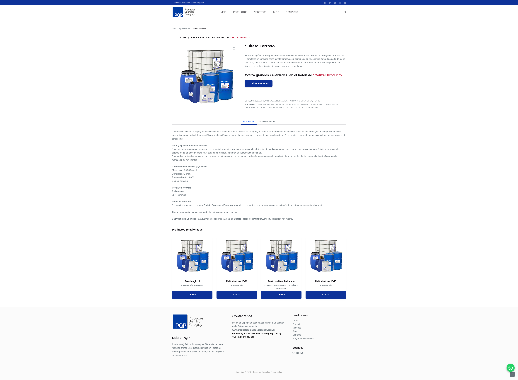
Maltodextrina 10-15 (325, 281)
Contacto (292, 12)
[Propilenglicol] (192, 256)
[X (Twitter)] (298, 353)
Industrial (199, 285)
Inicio (223, 12)
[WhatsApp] (511, 368)
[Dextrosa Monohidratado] (281, 256)
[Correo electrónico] (340, 3)
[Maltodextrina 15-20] (237, 256)
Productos (240, 12)
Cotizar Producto (258, 83)
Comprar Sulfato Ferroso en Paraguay (278, 105)
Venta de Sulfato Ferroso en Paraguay (297, 107)
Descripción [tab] (249, 121)
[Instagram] (335, 3)
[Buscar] (345, 12)
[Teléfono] (345, 3)
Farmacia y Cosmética (300, 101)
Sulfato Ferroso (265, 107)
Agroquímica (265, 101)
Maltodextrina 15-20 (236, 281)
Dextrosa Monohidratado (281, 281)
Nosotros (260, 12)
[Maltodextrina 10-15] (326, 256)
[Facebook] (330, 3)
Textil (316, 101)
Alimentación (280, 101)
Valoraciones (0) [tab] (267, 121)
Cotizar (192, 294)
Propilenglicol (192, 281)
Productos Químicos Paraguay (186, 344)
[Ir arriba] (512, 374)
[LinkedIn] (325, 3)
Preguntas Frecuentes (303, 338)
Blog (276, 12)
